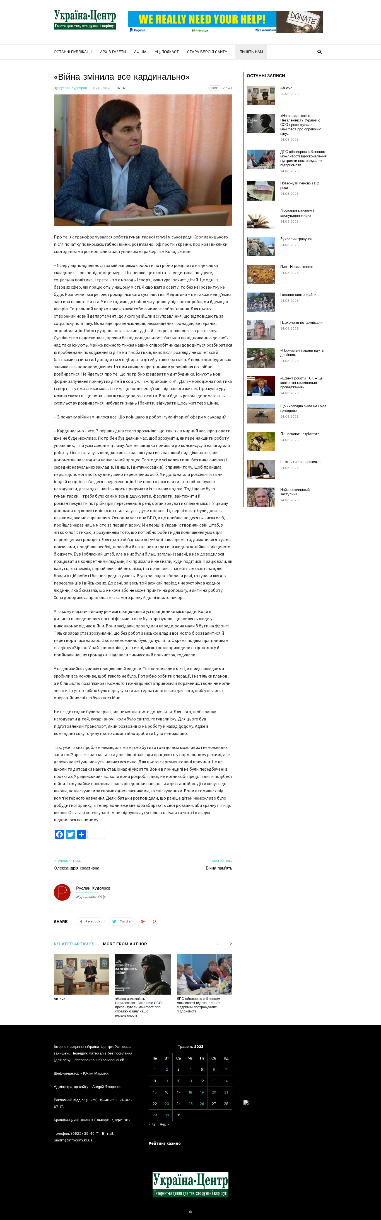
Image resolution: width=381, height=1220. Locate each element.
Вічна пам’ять (219, 868)
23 (167, 1104)
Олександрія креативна (76, 868)
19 (202, 1092)
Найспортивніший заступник (295, 492)
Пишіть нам (251, 52)
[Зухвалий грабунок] (261, 246)
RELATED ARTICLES (74, 944)
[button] (319, 51)
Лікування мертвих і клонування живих (297, 213)
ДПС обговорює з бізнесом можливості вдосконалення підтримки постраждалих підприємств (198, 1005)
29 (155, 1115)
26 (202, 1104)
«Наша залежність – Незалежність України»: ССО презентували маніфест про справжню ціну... (300, 125)
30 (167, 1115)
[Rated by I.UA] (265, 1104)
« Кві (152, 1124)
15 (155, 1092)
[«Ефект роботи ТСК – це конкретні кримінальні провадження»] (261, 386)
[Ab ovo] (81, 974)
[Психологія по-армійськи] (261, 330)
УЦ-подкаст (167, 52)
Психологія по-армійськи (301, 322)
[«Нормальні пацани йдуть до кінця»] (261, 358)
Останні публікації (73, 52)
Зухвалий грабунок (296, 239)
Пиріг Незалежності (296, 267)
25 (190, 1104)
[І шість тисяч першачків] (261, 469)
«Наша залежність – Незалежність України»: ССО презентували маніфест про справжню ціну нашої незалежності (138, 1007)
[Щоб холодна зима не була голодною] (261, 413)
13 (214, 1081)
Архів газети (113, 52)
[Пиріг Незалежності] (261, 274)
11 (190, 1081)
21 (226, 1092)
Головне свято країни (298, 295)
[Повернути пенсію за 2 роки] (261, 191)
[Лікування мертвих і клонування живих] (261, 218)
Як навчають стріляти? (299, 434)
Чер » (164, 1124)
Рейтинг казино (165, 1143)
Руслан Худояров (73, 88)
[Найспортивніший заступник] (261, 497)
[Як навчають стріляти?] (261, 441)
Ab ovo (60, 999)
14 (226, 1081)
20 (214, 1092)
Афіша (140, 52)
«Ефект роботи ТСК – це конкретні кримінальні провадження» (301, 382)
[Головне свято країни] (261, 302)
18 (190, 1092)
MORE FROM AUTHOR (125, 944)
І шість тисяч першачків (300, 462)
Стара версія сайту (207, 52)
